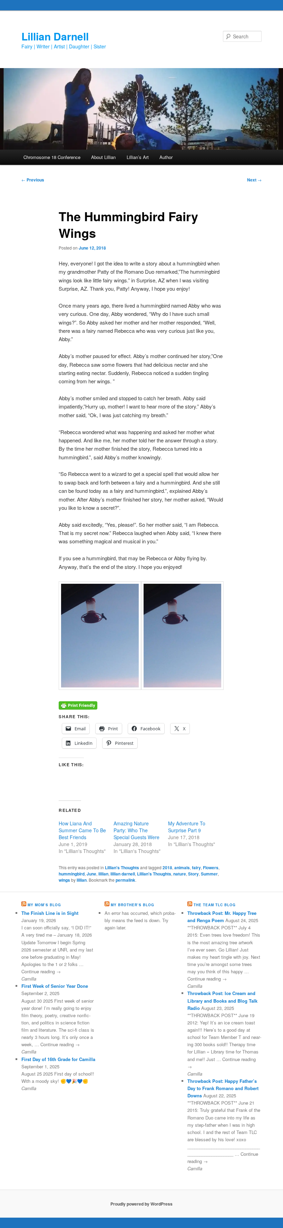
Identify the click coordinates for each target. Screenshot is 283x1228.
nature (179, 874)
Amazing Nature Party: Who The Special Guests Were (136, 830)
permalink (125, 880)
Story (193, 874)
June (91, 874)
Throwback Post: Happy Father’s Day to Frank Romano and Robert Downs (222, 1088)
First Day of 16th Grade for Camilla (58, 1059)
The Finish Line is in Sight (49, 913)
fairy (196, 867)
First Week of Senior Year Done (54, 986)
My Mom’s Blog (44, 904)
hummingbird (72, 874)
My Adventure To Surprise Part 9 (186, 827)
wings (64, 880)
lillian (103, 874)
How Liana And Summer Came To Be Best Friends (82, 830)
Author (166, 157)
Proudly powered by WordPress (141, 1204)
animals (182, 867)
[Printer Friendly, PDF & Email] (78, 704)
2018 (167, 867)
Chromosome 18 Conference (51, 157)
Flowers (210, 867)
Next (254, 180)
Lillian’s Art (138, 157)
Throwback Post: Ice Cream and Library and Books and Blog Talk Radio (222, 1000)
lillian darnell (122, 874)
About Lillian (103, 157)
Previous (32, 180)
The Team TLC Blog (215, 904)
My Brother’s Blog (132, 904)
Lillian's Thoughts (122, 867)
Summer (209, 874)
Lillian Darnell (55, 36)
